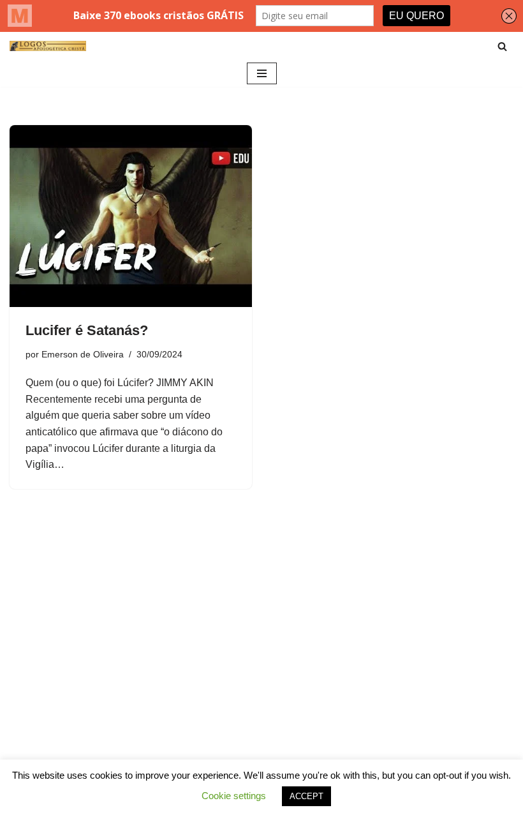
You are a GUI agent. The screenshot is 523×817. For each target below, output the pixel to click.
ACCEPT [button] (306, 796)
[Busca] (502, 46)
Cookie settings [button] (234, 795)
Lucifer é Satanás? (87, 330)
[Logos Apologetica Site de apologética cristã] (48, 46)
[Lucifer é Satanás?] (131, 216)
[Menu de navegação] (262, 73)
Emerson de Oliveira (82, 354)
